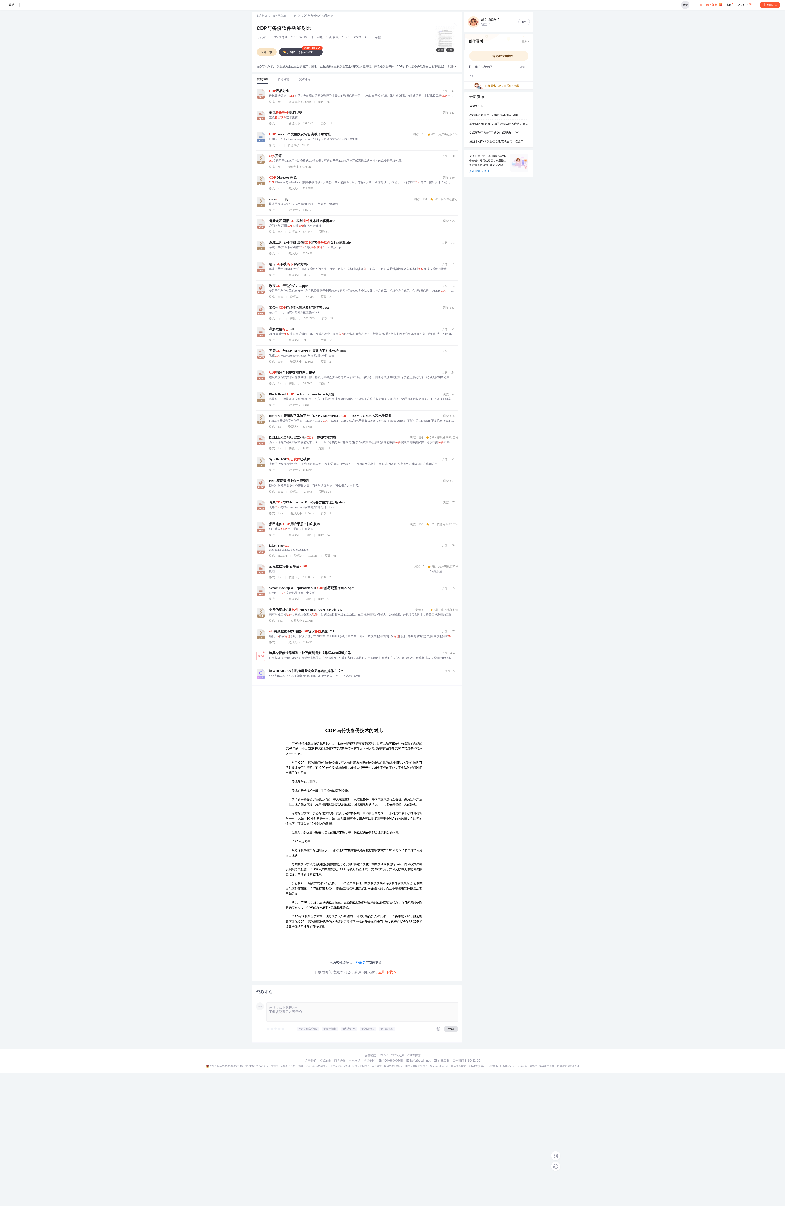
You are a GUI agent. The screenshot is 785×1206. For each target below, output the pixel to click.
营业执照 (522, 1066)
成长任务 (743, 5)
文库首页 (262, 15)
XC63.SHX (476, 106)
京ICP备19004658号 (257, 1066)
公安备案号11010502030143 (226, 1066)
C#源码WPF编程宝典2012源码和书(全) (494, 132)
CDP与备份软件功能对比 (284, 28)
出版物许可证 (507, 1066)
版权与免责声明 (477, 1066)
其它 (293, 15)
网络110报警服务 (393, 1066)
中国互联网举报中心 (416, 1066)
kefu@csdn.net (420, 1060)
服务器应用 (279, 15)
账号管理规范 (458, 1066)
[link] (262, 15)
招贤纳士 (325, 1060)
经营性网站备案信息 (317, 1066)
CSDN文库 (397, 1055)
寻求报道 (354, 1060)
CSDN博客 (414, 1055)
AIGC (368, 37)
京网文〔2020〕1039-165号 (287, 1066)
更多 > (525, 41)
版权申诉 (493, 1066)
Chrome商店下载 (439, 1066)
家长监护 (377, 1066)
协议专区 (369, 1060)
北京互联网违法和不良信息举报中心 (349, 1066)
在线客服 (443, 1060)
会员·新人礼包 (709, 5)
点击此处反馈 (477, 171)
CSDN (384, 1055)
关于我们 (310, 1060)
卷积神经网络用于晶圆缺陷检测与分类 (493, 115)
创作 (770, 5)
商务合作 (340, 1060)
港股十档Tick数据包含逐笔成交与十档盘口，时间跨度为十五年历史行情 (498, 141)
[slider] (275, 1029)
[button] (452, 66)
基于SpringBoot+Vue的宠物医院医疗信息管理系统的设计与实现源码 (498, 123)
